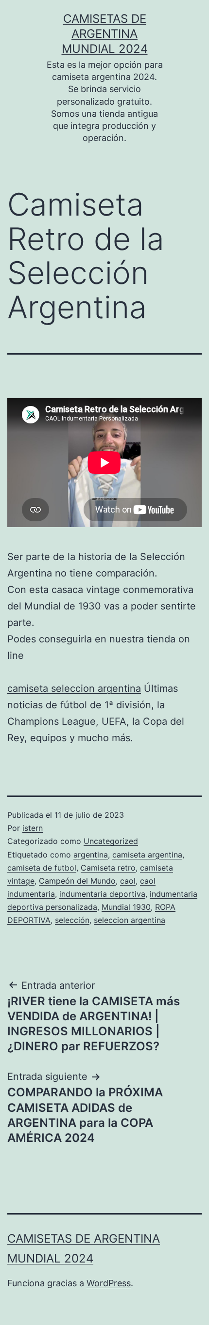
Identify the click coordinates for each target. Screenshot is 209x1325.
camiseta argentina (147, 854)
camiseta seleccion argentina (74, 688)
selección (72, 920)
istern (32, 828)
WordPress (109, 1283)
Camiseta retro (108, 868)
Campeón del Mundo (77, 881)
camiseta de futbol (41, 868)
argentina (90, 854)
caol (128, 881)
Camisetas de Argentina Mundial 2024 (105, 34)
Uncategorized (111, 841)
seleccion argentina (129, 920)
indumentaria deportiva (102, 894)
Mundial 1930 (126, 907)
